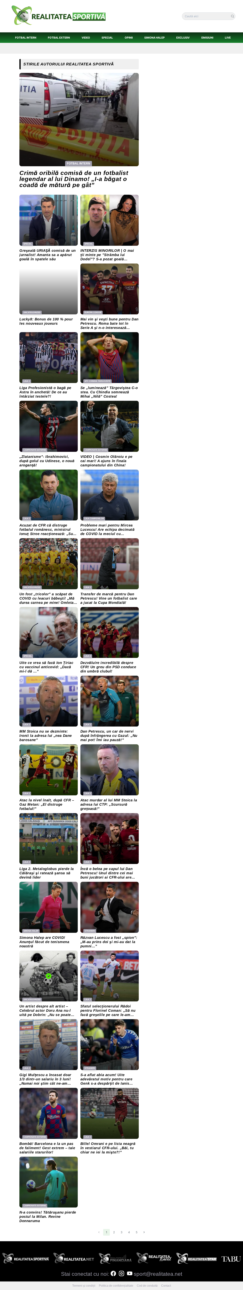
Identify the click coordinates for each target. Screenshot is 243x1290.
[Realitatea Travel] (154, 1259)
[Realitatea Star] (196, 1259)
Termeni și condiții (83, 1285)
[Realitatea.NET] (73, 1259)
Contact (166, 1285)
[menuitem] (25, 37)
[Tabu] (231, 1259)
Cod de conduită (147, 1285)
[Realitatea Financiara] (115, 1259)
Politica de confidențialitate (116, 1285)
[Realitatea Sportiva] (25, 1259)
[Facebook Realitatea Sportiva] (113, 1274)
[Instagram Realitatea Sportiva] (121, 1274)
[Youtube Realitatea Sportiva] (130, 1274)
